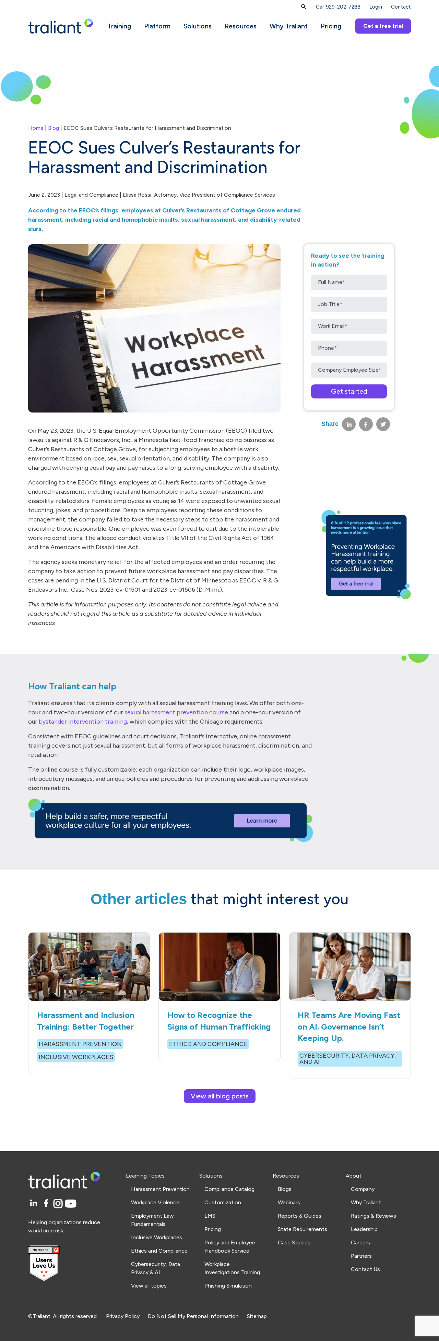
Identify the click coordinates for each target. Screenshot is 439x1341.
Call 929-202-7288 (338, 7)
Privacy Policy (123, 1316)
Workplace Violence (155, 1202)
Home (36, 128)
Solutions (197, 26)
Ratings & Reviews (373, 1216)
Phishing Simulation (228, 1285)
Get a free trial (383, 26)
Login (375, 7)
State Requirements (302, 1229)
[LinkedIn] (34, 1203)
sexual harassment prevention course (176, 712)
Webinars (289, 1202)
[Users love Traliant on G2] (73, 1263)
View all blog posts (220, 1096)
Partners (361, 1256)
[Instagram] (59, 1203)
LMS (209, 1216)
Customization (222, 1202)
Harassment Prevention (160, 1189)
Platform (157, 26)
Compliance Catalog (229, 1189)
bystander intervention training (83, 721)
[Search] (303, 7)
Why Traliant (289, 26)
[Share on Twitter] (383, 424)
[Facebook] (47, 1203)
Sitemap (257, 1316)
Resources (241, 26)
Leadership (364, 1229)
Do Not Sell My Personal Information (193, 1316)
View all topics (149, 1285)
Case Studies (294, 1242)
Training (119, 26)
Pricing (331, 26)
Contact (401, 7)
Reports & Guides (299, 1216)
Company (363, 1189)
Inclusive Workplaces (156, 1237)
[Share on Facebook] (366, 424)
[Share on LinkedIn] (349, 424)
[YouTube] (70, 1203)
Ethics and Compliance (159, 1250)
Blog (53, 128)
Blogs (285, 1189)
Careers (360, 1242)
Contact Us (365, 1269)
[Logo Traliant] (60, 25)
